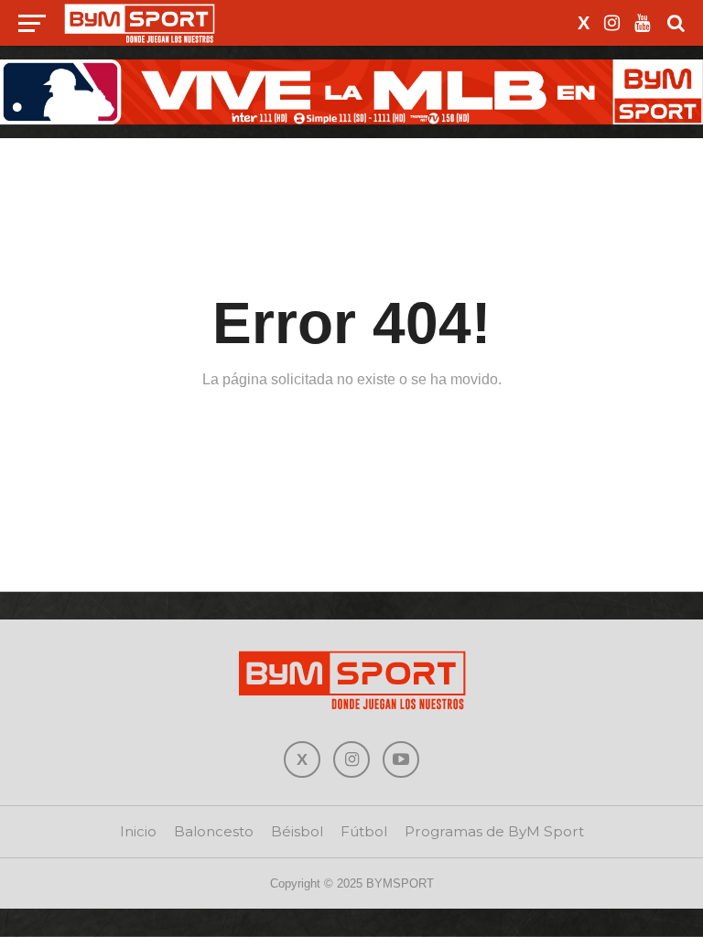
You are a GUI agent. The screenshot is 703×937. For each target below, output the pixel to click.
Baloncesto (214, 831)
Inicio (138, 831)
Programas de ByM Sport (494, 831)
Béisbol (297, 831)
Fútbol (364, 831)
